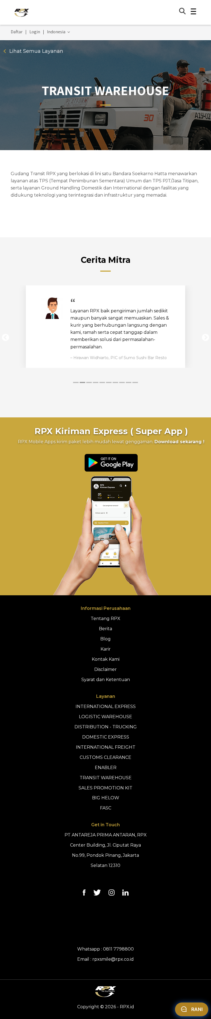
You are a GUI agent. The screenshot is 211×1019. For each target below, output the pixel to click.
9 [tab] (128, 382)
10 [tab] (135, 382)
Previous (5, 337)
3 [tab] (89, 382)
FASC (105, 808)
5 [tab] (102, 382)
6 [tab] (109, 382)
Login (34, 32)
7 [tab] (115, 382)
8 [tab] (122, 382)
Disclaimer (105, 669)
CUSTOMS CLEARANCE (105, 757)
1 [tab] (76, 382)
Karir (106, 649)
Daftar (17, 32)
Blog (105, 638)
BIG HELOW (105, 797)
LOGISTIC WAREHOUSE (105, 716)
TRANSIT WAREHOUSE (106, 777)
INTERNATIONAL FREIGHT (105, 747)
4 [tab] (95, 382)
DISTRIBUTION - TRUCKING (105, 726)
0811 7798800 (118, 949)
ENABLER (105, 767)
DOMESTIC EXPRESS (105, 737)
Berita (105, 628)
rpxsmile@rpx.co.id (113, 959)
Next (205, 337)
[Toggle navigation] (193, 12)
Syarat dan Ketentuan (105, 679)
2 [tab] (82, 382)
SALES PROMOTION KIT (105, 788)
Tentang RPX (105, 618)
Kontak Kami (106, 659)
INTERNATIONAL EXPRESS (106, 706)
